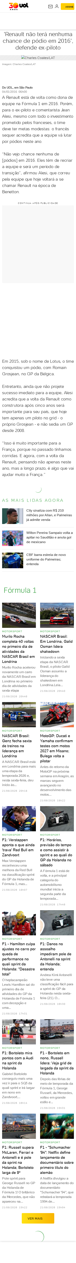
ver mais (35, 1218)
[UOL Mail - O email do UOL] (50, 6)
